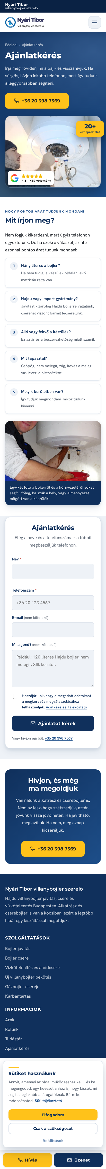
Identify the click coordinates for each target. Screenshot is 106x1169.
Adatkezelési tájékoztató (66, 707)
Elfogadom (53, 1114)
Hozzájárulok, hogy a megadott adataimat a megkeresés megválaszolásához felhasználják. (56, 701)
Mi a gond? (34, 644)
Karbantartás (18, 996)
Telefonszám (24, 590)
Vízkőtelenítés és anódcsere (32, 967)
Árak (9, 1020)
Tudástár (13, 1039)
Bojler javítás (17, 948)
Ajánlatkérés (17, 1048)
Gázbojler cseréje (22, 986)
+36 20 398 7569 (59, 738)
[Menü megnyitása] (95, 22)
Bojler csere (17, 958)
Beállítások (53, 1140)
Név (16, 559)
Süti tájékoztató (48, 1100)
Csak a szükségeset (53, 1128)
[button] (31, 178)
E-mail (30, 617)
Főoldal (11, 44)
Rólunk (12, 1029)
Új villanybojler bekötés (28, 977)
